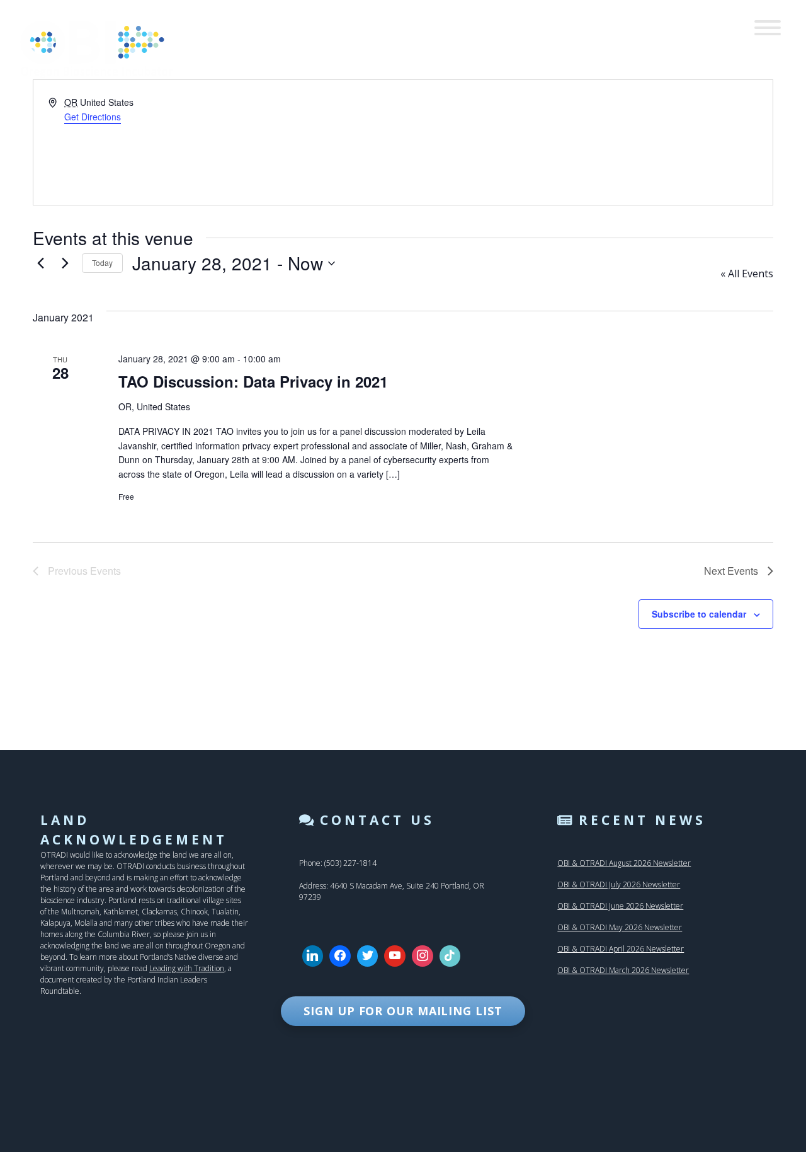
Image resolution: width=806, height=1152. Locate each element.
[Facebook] (340, 956)
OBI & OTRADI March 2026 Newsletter (623, 970)
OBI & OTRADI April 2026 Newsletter (620, 948)
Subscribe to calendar (699, 614)
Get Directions (92, 116)
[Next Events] (64, 263)
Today (102, 262)
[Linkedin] (313, 956)
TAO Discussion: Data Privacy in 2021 (253, 381)
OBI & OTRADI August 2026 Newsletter (624, 863)
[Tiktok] (450, 956)
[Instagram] (422, 956)
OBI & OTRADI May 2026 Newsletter (619, 927)
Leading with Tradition (186, 968)
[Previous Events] (40, 263)
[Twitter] (368, 956)
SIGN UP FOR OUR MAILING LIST (403, 1010)
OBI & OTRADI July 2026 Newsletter (618, 884)
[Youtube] (395, 956)
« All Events (746, 273)
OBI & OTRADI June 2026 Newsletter (620, 906)
